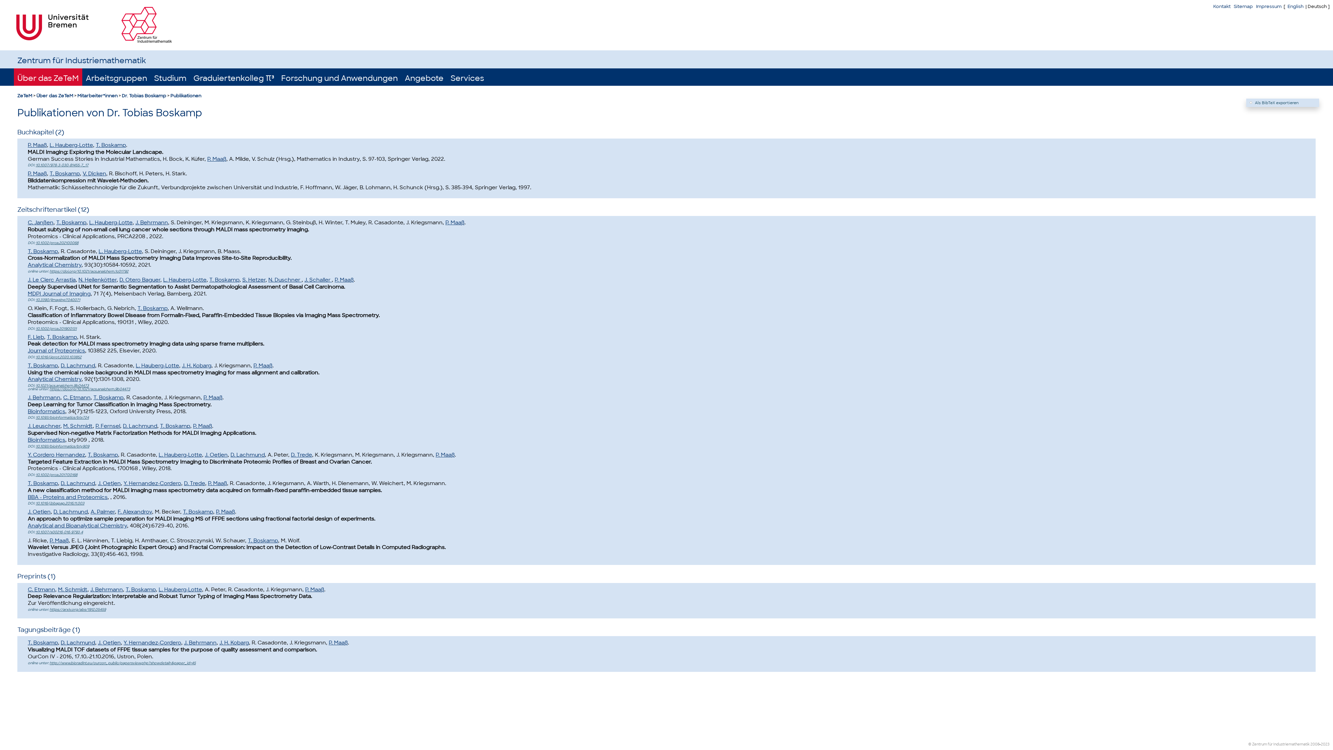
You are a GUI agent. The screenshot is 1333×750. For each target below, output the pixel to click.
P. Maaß (37, 145)
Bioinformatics (46, 411)
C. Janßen (40, 222)
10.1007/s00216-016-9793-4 (59, 532)
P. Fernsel (107, 426)
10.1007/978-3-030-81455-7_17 (62, 165)
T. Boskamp (111, 145)
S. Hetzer (254, 279)
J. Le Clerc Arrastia (52, 279)
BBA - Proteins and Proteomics (68, 497)
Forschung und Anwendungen (339, 78)
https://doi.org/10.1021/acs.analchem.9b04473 (90, 389)
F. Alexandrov (135, 511)
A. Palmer (103, 511)
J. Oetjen (216, 454)
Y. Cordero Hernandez (56, 454)
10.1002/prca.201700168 (56, 475)
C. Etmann (77, 397)
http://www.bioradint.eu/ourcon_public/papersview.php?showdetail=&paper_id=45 (123, 663)
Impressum (1269, 6)
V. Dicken (94, 173)
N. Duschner (285, 279)
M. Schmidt (78, 426)
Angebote (424, 78)
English (1295, 6)
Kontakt (1222, 6)
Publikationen (185, 96)
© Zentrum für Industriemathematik (1279, 744)
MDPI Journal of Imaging (59, 293)
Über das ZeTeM (48, 78)
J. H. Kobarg (196, 365)
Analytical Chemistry (55, 264)
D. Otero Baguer (139, 279)
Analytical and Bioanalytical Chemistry (77, 525)
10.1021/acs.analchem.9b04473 (62, 385)
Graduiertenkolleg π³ (233, 78)
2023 (1325, 744)
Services (467, 78)
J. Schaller (318, 279)
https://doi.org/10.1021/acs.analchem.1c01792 (89, 271)
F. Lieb (36, 337)
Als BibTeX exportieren (1277, 102)
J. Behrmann (151, 222)
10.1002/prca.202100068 (57, 243)
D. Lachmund (78, 365)
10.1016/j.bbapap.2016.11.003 (60, 503)
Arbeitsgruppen (116, 78)
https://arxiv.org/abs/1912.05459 (78, 609)
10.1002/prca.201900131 (56, 328)
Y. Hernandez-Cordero (152, 483)
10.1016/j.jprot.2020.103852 (59, 357)
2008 (1314, 744)
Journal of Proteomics (56, 350)
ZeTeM (24, 96)
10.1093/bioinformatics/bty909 (62, 446)
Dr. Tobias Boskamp (144, 96)
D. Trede (301, 454)
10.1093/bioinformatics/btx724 (62, 417)
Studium (170, 78)
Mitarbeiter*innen (97, 96)
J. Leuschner (44, 426)
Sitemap (1243, 6)
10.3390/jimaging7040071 (58, 300)
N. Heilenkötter (97, 279)
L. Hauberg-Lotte (71, 145)
